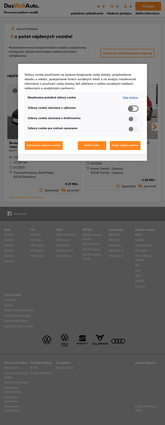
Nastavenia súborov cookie (44, 145)
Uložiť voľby (92, 145)
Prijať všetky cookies (125, 145)
